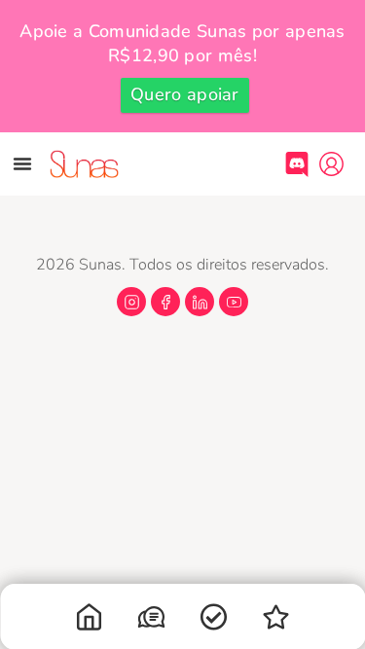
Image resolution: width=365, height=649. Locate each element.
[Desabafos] (152, 621)
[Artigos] (214, 621)
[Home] (89, 621)
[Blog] (276, 621)
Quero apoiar (184, 94)
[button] (22, 163)
